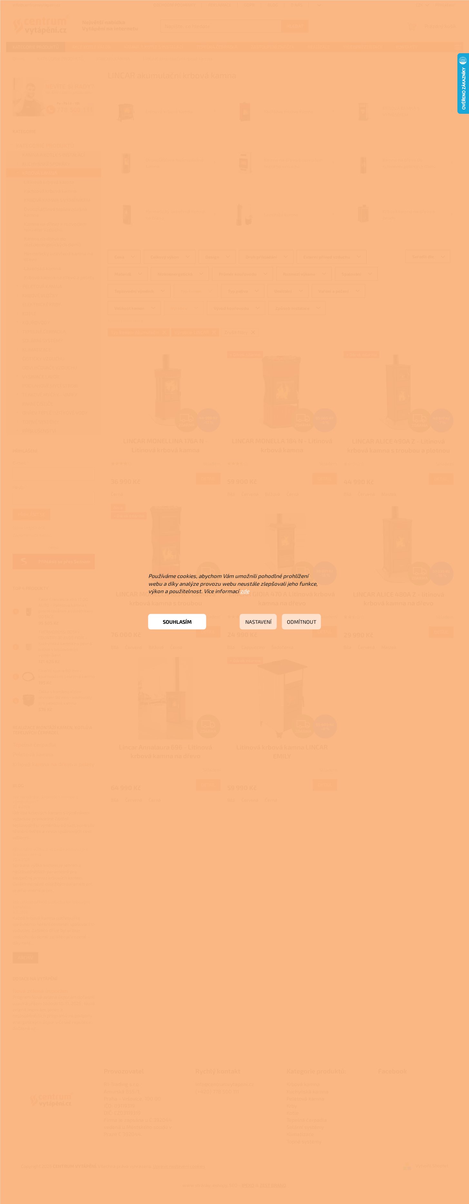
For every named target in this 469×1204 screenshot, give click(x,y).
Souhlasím (177, 622)
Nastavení (258, 622)
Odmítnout (301, 622)
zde (244, 591)
